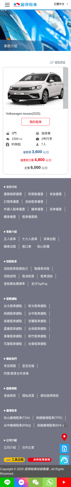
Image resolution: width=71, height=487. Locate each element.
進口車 (26, 246)
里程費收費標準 (14, 283)
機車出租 (10, 246)
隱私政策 (28, 395)
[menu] (7, 5)
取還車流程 (41, 268)
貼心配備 (43, 246)
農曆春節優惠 (13, 194)
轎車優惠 (10, 216)
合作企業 (28, 447)
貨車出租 (50, 239)
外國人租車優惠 (14, 209)
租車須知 (47, 276)
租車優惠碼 (29, 216)
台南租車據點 (37, 328)
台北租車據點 (13, 306)
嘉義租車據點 (13, 328)
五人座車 (10, 239)
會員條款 (10, 395)
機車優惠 (37, 209)
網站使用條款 (50, 395)
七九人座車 (29, 239)
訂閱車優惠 (11, 201)
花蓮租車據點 (13, 343)
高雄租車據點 (13, 321)
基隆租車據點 (13, 336)
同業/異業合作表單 (16, 373)
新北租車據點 (37, 306)
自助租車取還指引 (16, 268)
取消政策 (28, 276)
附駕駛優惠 (35, 194)
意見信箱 (28, 366)
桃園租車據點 (13, 313)
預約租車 (36, 122)
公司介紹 (10, 447)
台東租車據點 (37, 343)
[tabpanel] (35, 88)
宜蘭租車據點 (37, 321)
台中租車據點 (37, 313)
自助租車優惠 (34, 201)
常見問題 (10, 366)
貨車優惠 (56, 209)
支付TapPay (39, 283)
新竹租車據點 (37, 336)
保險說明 (10, 276)
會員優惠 (56, 194)
